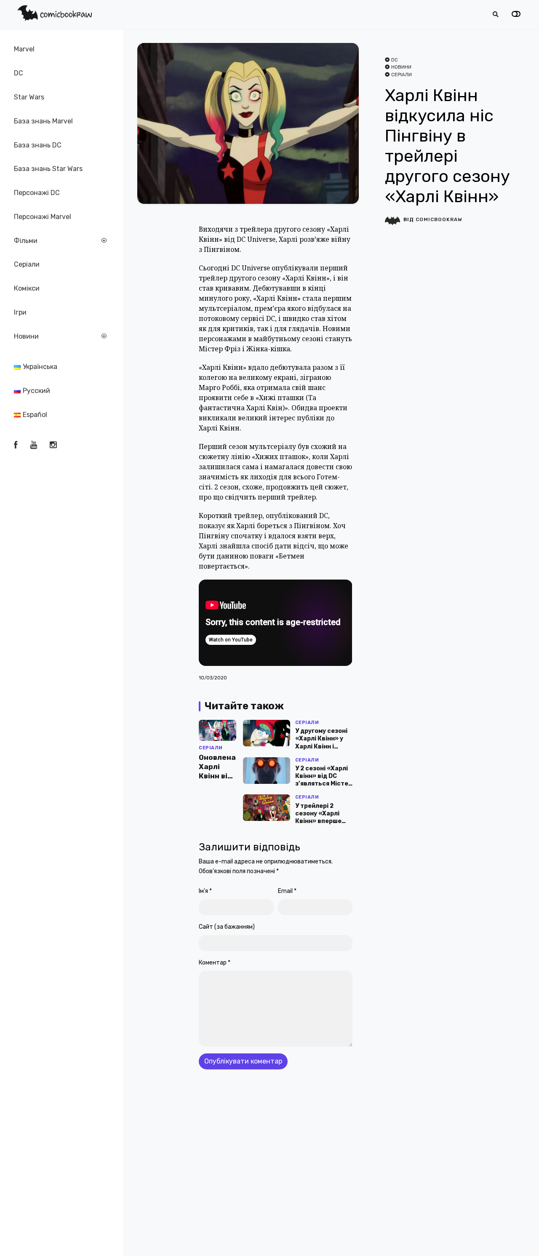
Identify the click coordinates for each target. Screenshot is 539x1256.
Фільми (25, 241)
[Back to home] (508, 1236)
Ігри (20, 312)
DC (18, 73)
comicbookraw (439, 219)
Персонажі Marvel (42, 217)
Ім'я (205, 891)
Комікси (27, 288)
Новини (26, 336)
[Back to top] (525, 1236)
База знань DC (37, 145)
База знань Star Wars (48, 169)
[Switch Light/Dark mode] (516, 14)
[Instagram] (53, 445)
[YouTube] (33, 445)
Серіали (27, 264)
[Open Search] (495, 14)
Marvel (24, 49)
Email (287, 891)
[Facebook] (15, 445)
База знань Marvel (43, 121)
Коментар (214, 962)
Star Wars (29, 97)
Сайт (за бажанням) (227, 926)
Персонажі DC (37, 193)
